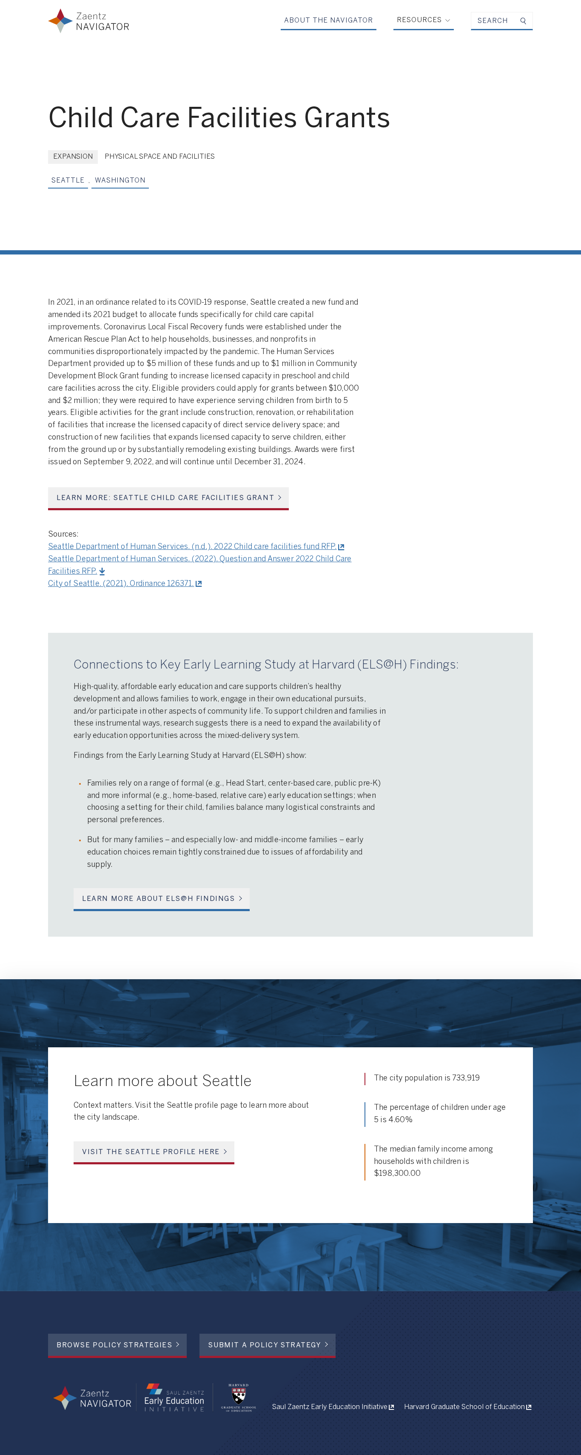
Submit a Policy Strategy (264, 1345)
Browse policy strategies (114, 1345)
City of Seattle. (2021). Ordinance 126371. (121, 584)
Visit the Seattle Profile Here (151, 1152)
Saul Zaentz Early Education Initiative (329, 1407)
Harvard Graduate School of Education (464, 1407)
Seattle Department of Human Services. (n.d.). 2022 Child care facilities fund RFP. (192, 547)
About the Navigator (328, 20)
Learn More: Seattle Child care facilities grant (165, 498)
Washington (120, 180)
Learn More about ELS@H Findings (158, 899)
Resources (419, 20)
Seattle (68, 180)
